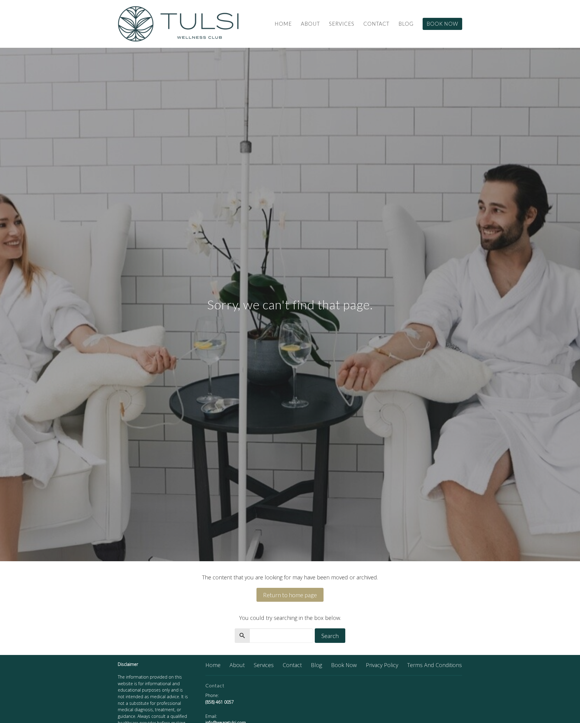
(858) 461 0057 (219, 702)
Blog (406, 24)
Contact (376, 24)
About (310, 24)
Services (341, 24)
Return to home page (290, 594)
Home (283, 24)
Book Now (442, 24)
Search (330, 635)
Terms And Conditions (434, 665)
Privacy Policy (382, 665)
